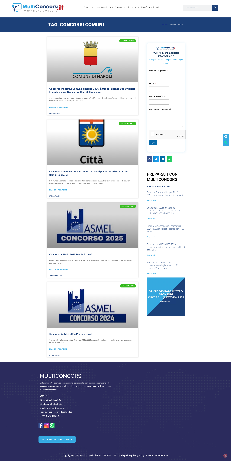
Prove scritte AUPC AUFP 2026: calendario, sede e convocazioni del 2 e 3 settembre (166, 247)
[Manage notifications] (225, 456)
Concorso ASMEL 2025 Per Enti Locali (70, 254)
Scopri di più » (151, 200)
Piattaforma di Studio (150, 7)
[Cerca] (215, 8)
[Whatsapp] (226, 143)
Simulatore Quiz (122, 7)
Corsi (86, 7)
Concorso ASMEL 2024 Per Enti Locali (70, 334)
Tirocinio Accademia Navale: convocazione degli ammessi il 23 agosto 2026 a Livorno (162, 265)
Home (164, 25)
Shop (134, 7)
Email (152, 83)
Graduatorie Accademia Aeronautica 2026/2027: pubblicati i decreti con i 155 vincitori (165, 229)
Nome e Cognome (158, 71)
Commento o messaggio (160, 109)
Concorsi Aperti (99, 7)
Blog (111, 7)
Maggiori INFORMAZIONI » (58, 107)
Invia (153, 143)
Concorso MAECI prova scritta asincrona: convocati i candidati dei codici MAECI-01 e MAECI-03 (163, 210)
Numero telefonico (158, 96)
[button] (87, 7)
